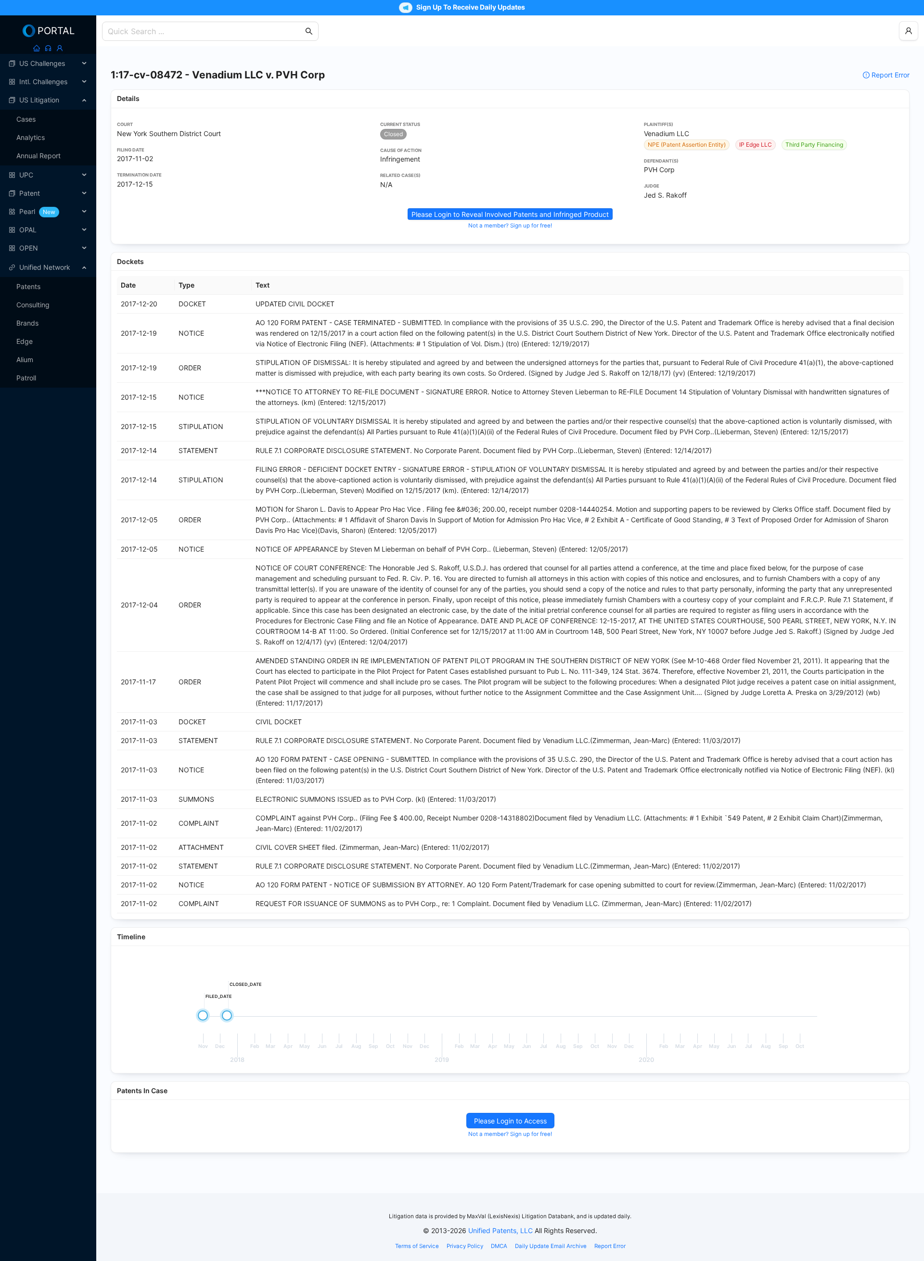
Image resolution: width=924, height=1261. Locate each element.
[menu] (48, 156)
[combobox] (205, 31)
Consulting (33, 305)
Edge (24, 341)
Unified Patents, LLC (500, 1230)
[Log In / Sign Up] (59, 48)
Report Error (891, 75)
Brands (27, 323)
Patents (28, 286)
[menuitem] (48, 63)
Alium (24, 359)
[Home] (36, 48)
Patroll (26, 378)
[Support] (48, 48)
